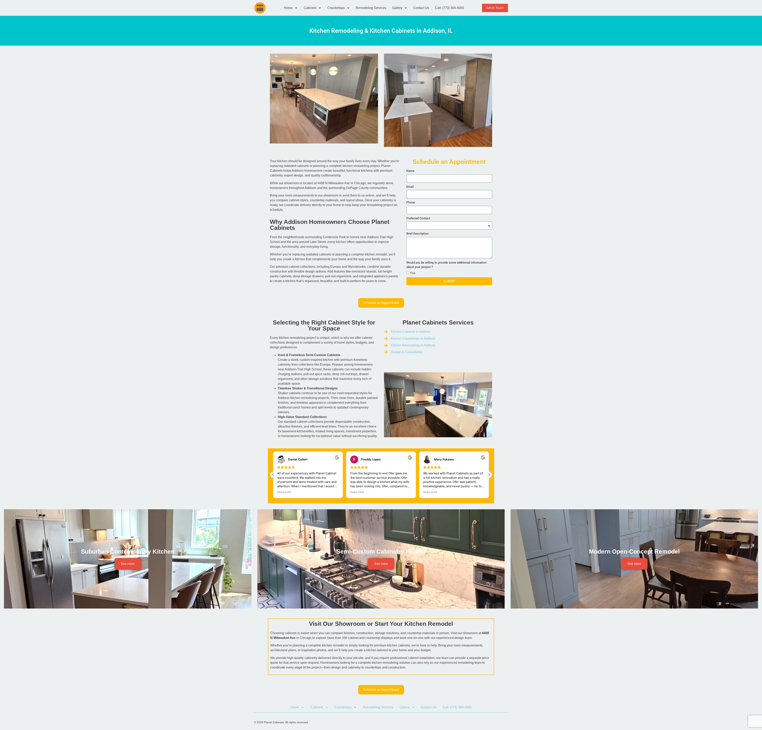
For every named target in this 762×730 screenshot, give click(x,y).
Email (410, 187)
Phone (410, 202)
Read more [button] (284, 492)
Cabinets (310, 8)
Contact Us (421, 8)
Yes (412, 272)
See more (128, 563)
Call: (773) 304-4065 (449, 8)
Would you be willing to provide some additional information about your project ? (446, 265)
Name (410, 171)
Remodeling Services (371, 8)
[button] (489, 475)
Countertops (336, 8)
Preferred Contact (418, 218)
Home (288, 8)
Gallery (397, 8)
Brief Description (417, 233)
